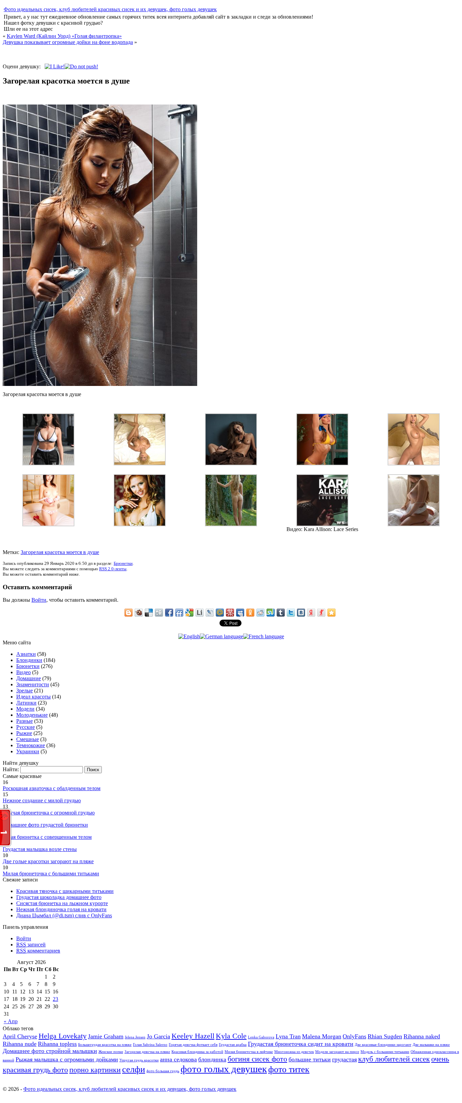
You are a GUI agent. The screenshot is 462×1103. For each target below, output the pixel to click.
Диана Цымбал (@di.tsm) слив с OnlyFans (64, 915)
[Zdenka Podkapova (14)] (414, 463)
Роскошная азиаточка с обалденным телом (51, 788)
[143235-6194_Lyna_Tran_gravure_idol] (48, 524)
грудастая (344, 1059)
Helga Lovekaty (63, 1036)
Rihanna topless (57, 1043)
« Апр (11, 1021)
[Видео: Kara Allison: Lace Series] (322, 524)
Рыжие (24, 733)
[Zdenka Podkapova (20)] (140, 463)
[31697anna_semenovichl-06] (140, 524)
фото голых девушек (224, 1068)
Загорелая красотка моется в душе (60, 552)
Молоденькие (32, 715)
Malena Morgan (321, 1036)
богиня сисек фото (257, 1059)
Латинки (26, 703)
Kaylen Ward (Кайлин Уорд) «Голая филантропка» (64, 36)
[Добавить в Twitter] (291, 612)
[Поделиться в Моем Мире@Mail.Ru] (220, 612)
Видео (23, 672)
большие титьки (309, 1059)
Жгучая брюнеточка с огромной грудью (49, 812)
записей (31, 944)
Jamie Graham (105, 1036)
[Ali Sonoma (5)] (322, 463)
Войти (38, 600)
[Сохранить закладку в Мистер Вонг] (230, 612)
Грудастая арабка (233, 1045)
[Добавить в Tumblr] (281, 612)
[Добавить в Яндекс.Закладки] (311, 612)
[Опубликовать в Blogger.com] (128, 612)
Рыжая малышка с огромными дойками (67, 1059)
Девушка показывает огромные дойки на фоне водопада (68, 42)
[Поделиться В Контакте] (301, 612)
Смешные (27, 739)
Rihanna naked (421, 1036)
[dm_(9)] (48, 463)
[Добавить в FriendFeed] (179, 612)
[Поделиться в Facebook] (169, 612)
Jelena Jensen (135, 1037)
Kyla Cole (231, 1036)
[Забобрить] (139, 612)
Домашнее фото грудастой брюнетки (45, 825)
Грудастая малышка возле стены (40, 849)
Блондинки (29, 660)
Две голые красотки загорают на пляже (48, 861)
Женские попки (110, 1052)
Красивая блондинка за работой (197, 1052)
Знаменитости (32, 684)
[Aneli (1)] (414, 524)
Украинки (27, 751)
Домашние (28, 678)
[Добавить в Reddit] (260, 612)
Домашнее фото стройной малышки (50, 1051)
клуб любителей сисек (394, 1059)
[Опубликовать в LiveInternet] (199, 612)
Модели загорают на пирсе (337, 1052)
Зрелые (24, 690)
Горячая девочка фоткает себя (193, 1045)
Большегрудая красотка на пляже (105, 1045)
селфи (133, 1069)
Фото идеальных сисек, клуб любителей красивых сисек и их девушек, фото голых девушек (110, 9)
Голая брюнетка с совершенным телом (47, 837)
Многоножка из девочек (294, 1052)
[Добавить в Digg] (159, 612)
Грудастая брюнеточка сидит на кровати (300, 1043)
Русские (25, 727)
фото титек (288, 1069)
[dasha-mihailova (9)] (231, 463)
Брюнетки (123, 563)
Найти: (11, 769)
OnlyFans (354, 1036)
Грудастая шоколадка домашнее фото (58, 897)
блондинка (212, 1059)
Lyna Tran (288, 1036)
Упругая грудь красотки (139, 1060)
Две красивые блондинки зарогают (383, 1045)
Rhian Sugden (385, 1036)
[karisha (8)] (231, 524)
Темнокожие (30, 745)
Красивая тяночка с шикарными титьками (65, 891)
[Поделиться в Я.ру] (321, 612)
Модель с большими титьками (385, 1052)
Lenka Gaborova (261, 1037)
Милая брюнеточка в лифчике (249, 1052)
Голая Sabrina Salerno (150, 1045)
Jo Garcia (158, 1036)
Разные (24, 721)
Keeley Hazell (192, 1036)
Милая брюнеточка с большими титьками (51, 873)
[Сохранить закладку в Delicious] (149, 612)
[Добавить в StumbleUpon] (271, 612)
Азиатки (26, 654)
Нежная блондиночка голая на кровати (61, 909)
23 (55, 999)
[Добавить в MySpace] (240, 612)
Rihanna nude (20, 1043)
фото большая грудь (162, 1071)
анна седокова (178, 1059)
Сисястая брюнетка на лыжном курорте (62, 903)
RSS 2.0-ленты (112, 568)
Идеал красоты (33, 696)
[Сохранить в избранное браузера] (331, 612)
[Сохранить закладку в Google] (189, 612)
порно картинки (95, 1069)
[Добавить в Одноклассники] (250, 612)
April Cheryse (20, 1036)
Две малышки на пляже (431, 1045)
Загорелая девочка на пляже (147, 1052)
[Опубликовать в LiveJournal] (210, 612)
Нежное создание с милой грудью (42, 800)
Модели (25, 709)
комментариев (38, 950)
